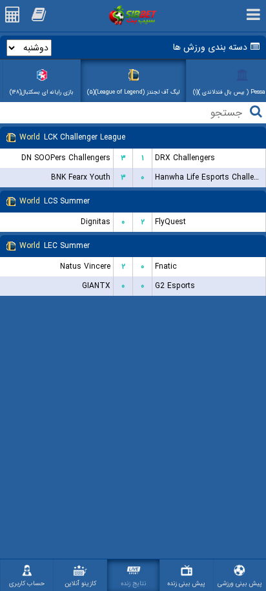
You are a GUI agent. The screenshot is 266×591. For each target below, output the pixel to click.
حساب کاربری (27, 583)
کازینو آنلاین (80, 583)
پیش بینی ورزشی (240, 583)
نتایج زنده (133, 583)
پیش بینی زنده (186, 583)
